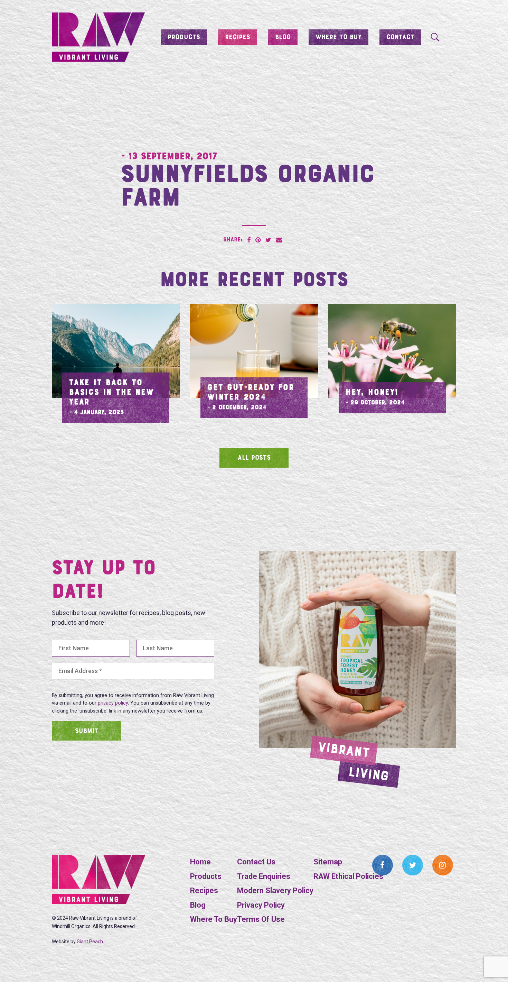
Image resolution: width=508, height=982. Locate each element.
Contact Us (256, 861)
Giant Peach (90, 941)
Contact (400, 37)
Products (184, 37)
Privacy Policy (261, 905)
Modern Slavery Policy (275, 890)
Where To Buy (213, 919)
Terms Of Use (261, 919)
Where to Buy (338, 37)
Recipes (237, 37)
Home (200, 861)
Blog (283, 37)
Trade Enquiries (263, 876)
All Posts (254, 458)
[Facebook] (382, 865)
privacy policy (113, 703)
